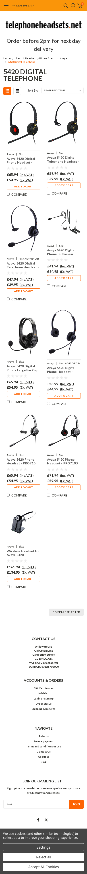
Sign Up (49, 698)
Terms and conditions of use (43, 746)
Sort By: (32, 90)
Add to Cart (23, 186)
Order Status (43, 703)
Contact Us (44, 751)
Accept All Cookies (43, 866)
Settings (43, 847)
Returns (44, 736)
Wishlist (43, 693)
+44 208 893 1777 (23, 5)
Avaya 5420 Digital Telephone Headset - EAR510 (63, 159)
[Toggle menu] (6, 7)
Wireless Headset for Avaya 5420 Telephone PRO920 (23, 553)
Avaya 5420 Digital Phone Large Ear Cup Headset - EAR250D (22, 368)
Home (7, 58)
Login (36, 698)
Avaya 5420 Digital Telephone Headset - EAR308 (23, 265)
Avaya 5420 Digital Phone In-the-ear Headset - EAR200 (61, 252)
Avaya (63, 58)
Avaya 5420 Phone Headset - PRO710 (21, 461)
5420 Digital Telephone (21, 62)
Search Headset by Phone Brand (35, 58)
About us (43, 756)
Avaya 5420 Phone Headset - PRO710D (62, 461)
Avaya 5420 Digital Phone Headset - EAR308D (61, 370)
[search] (64, 5)
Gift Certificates (43, 688)
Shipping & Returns (43, 708)
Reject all (43, 857)
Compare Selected (66, 612)
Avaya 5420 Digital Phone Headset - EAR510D (21, 160)
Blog (43, 761)
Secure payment (44, 741)
